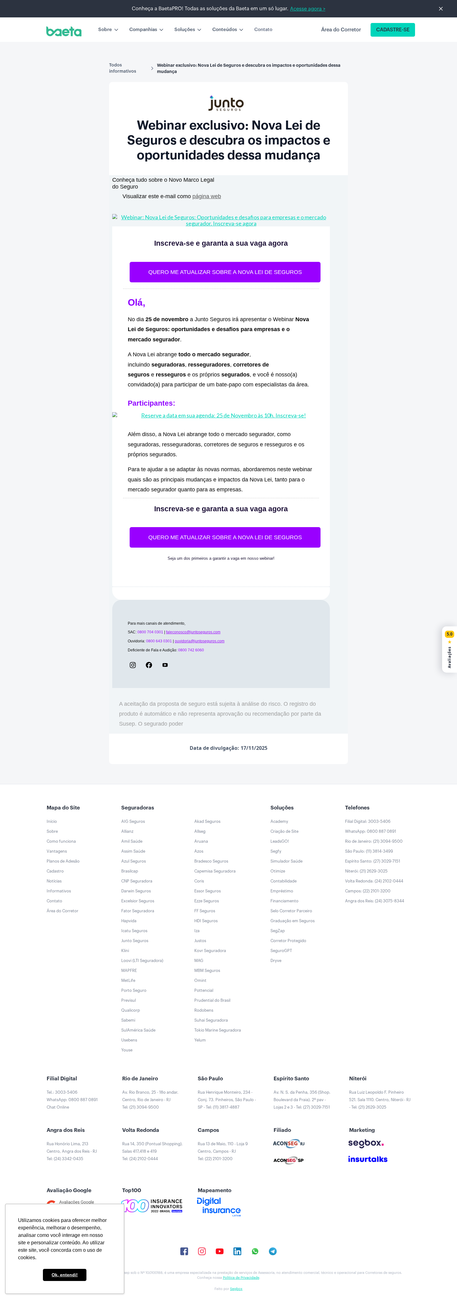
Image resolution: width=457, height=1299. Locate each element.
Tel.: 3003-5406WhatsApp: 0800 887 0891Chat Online (72, 1099)
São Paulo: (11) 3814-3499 (369, 851)
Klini (125, 951)
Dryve (275, 961)
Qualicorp (130, 1010)
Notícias (54, 881)
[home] (64, 31)
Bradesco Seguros (211, 861)
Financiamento (284, 901)
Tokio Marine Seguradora (217, 1030)
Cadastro (55, 871)
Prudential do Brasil (212, 1000)
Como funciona (61, 841)
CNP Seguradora (136, 881)
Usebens (129, 1040)
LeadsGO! (279, 841)
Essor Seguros (207, 891)
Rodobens (203, 1010)
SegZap (277, 931)
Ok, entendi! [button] (65, 1274)
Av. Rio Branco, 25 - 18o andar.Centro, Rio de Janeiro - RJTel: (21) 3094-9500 (150, 1099)
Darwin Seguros (136, 891)
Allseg (199, 831)
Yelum (200, 1040)
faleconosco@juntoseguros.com (193, 632)
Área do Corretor (62, 911)
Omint (200, 980)
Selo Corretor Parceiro (291, 911)
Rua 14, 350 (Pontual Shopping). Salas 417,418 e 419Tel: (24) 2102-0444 (152, 1151)
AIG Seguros (133, 821)
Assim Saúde (133, 851)
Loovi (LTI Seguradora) (142, 961)
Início (52, 821)
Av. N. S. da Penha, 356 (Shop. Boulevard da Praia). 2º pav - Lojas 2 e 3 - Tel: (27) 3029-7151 (302, 1099)
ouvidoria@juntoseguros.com (199, 641)
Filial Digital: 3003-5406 (367, 821)
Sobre (52, 831)
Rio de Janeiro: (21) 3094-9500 (374, 841)
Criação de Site (284, 831)
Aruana (201, 841)
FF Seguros (204, 911)
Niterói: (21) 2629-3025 (366, 871)
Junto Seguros (134, 941)
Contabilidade (283, 881)
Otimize (277, 871)
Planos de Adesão (63, 861)
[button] (108, 30)
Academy (279, 821)
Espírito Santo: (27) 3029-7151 (372, 861)
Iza (197, 931)
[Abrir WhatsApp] (441, 1283)
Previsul (128, 1000)
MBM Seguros (207, 971)
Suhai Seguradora (211, 1020)
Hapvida (128, 921)
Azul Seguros (133, 861)
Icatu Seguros (134, 931)
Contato (263, 29)
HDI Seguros (206, 921)
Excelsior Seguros (137, 901)
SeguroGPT (281, 951)
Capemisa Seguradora (215, 871)
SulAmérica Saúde (138, 1030)
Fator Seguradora (137, 911)
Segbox (236, 1289)
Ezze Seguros (206, 901)
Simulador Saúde (286, 861)
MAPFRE (129, 971)
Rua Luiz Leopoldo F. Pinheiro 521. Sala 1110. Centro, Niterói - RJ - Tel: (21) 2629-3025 (379, 1099)
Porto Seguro (133, 990)
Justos (200, 941)
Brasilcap (129, 871)
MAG (198, 961)
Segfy (275, 851)
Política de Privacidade (241, 1277)
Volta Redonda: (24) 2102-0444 (374, 881)
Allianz (127, 831)
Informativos (59, 891)
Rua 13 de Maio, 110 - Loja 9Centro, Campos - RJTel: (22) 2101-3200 (223, 1151)
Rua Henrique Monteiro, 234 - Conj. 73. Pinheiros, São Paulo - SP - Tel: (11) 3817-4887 (227, 1099)
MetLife (128, 980)
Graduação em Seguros (292, 921)
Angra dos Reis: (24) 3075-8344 (374, 901)
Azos (198, 851)
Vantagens (57, 851)
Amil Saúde (131, 841)
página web (206, 196)
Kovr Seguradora (210, 951)
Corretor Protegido (288, 941)
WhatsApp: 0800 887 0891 (370, 831)
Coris (199, 881)
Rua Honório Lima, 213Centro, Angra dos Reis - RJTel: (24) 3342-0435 (72, 1151)
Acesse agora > (307, 9)
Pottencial (203, 990)
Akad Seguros (207, 821)
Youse (126, 1050)
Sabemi (128, 1020)
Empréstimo (281, 891)
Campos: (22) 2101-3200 (367, 891)
